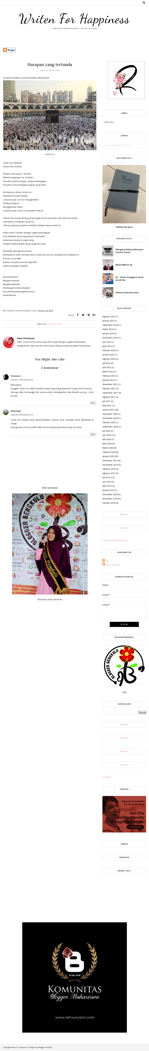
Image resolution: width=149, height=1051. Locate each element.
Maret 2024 (107, 329)
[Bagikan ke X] (83, 315)
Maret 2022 (107, 371)
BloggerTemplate (45, 1047)
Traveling (109, 122)
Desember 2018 (110, 494)
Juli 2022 (106, 363)
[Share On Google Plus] (94, 315)
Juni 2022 (106, 367)
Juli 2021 (106, 401)
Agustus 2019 (108, 473)
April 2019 (107, 486)
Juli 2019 (106, 477)
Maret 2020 (107, 447)
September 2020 (110, 426)
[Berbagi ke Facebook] (77, 315)
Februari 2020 (108, 452)
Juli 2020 (106, 430)
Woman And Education (127, 292)
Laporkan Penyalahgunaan (114, 540)
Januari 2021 (108, 409)
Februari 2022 (108, 375)
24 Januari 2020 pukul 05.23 (21, 415)
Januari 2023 (108, 354)
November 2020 (110, 418)
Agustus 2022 (108, 358)
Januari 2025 (108, 320)
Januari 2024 (108, 333)
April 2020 (107, 443)
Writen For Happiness (74, 18)
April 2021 (107, 405)
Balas (93, 403)
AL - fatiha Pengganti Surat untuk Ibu (130, 278)
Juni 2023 (106, 341)
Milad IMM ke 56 (124, 264)
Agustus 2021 (108, 397)
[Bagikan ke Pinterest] (88, 315)
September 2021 (110, 392)
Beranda (106, 777)
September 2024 (110, 325)
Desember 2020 (110, 414)
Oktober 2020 (108, 422)
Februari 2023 (108, 350)
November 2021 (110, 384)
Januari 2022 (108, 380)
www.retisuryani (112, 564)
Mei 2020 (106, 439)
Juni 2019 (106, 481)
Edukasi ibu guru (124, 227)
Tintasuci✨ (16, 376)
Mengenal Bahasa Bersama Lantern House (129, 251)
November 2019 (110, 464)
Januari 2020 (108, 456)
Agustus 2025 (108, 316)
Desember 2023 (110, 337)
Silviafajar (15, 411)
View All (124, 514)
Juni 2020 (106, 435)
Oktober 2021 (108, 388)
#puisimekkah (55, 324)
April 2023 (107, 346)
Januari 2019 (108, 490)
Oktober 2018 (108, 502)
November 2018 (110, 498)
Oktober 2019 (108, 469)
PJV (106, 561)
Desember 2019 (110, 460)
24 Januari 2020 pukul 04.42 (21, 379)
